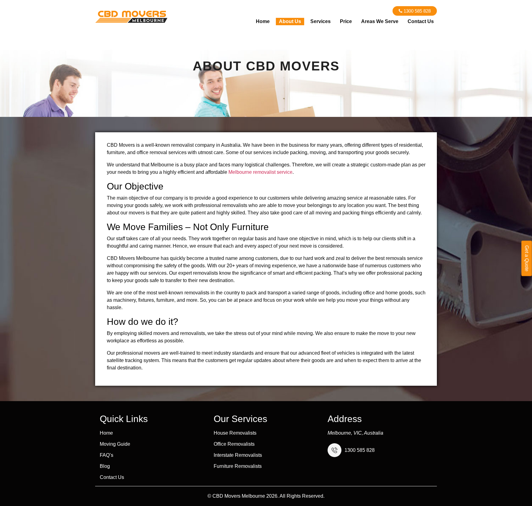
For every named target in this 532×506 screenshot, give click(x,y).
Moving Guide (115, 444)
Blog (105, 466)
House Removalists (235, 433)
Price (346, 21)
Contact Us (421, 21)
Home (263, 21)
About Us (290, 21)
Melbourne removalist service (260, 172)
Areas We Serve (379, 21)
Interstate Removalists (238, 455)
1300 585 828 (416, 11)
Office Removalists (234, 444)
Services (320, 21)
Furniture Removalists (238, 466)
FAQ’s (106, 455)
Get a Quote (527, 258)
